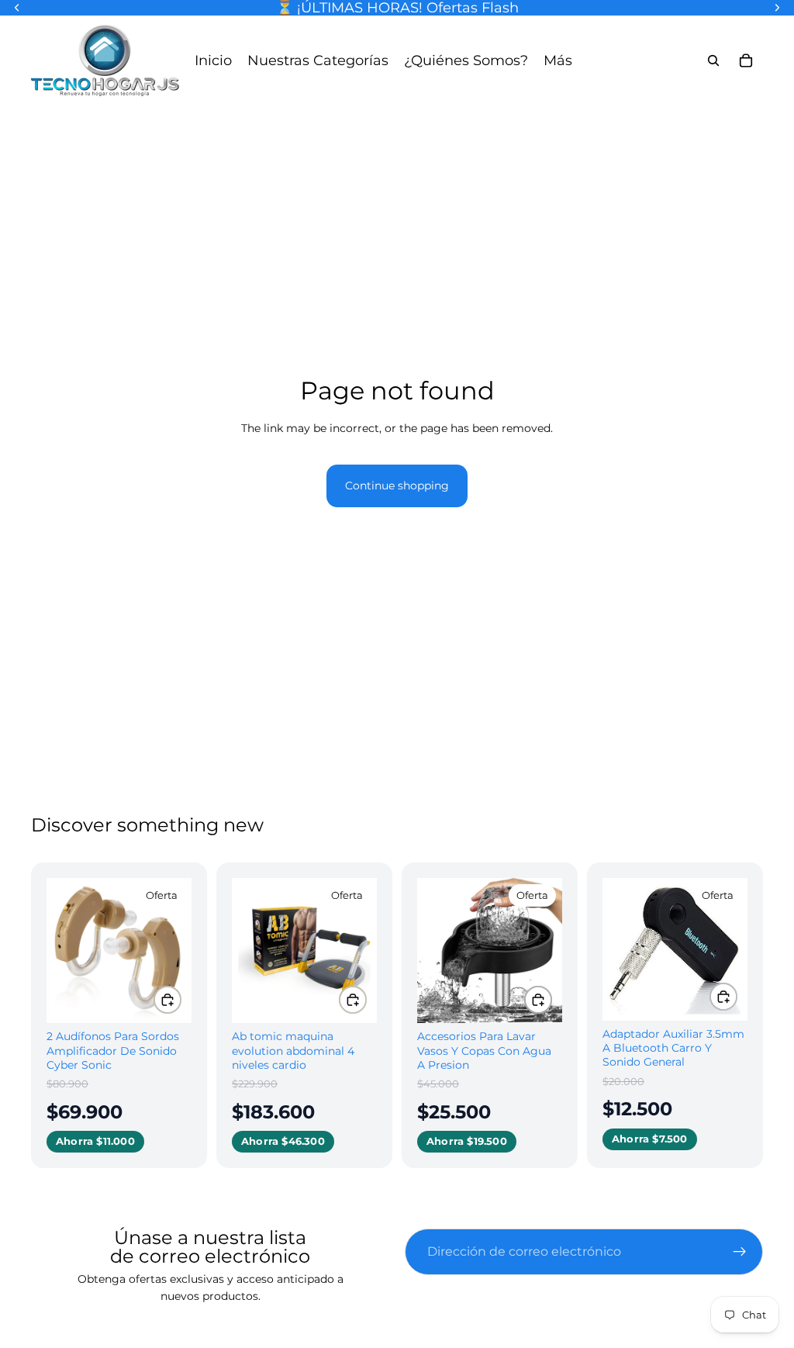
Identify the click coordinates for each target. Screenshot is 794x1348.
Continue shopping (397, 486)
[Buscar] (713, 60)
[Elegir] (167, 1000)
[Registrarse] (739, 1252)
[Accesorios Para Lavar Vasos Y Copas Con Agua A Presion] (489, 950)
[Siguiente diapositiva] (174, 951)
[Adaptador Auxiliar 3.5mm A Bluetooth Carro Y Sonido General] (674, 949)
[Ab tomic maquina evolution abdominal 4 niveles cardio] (304, 950)
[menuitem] (558, 60)
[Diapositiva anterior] (64, 951)
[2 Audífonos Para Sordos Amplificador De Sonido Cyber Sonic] (119, 950)
